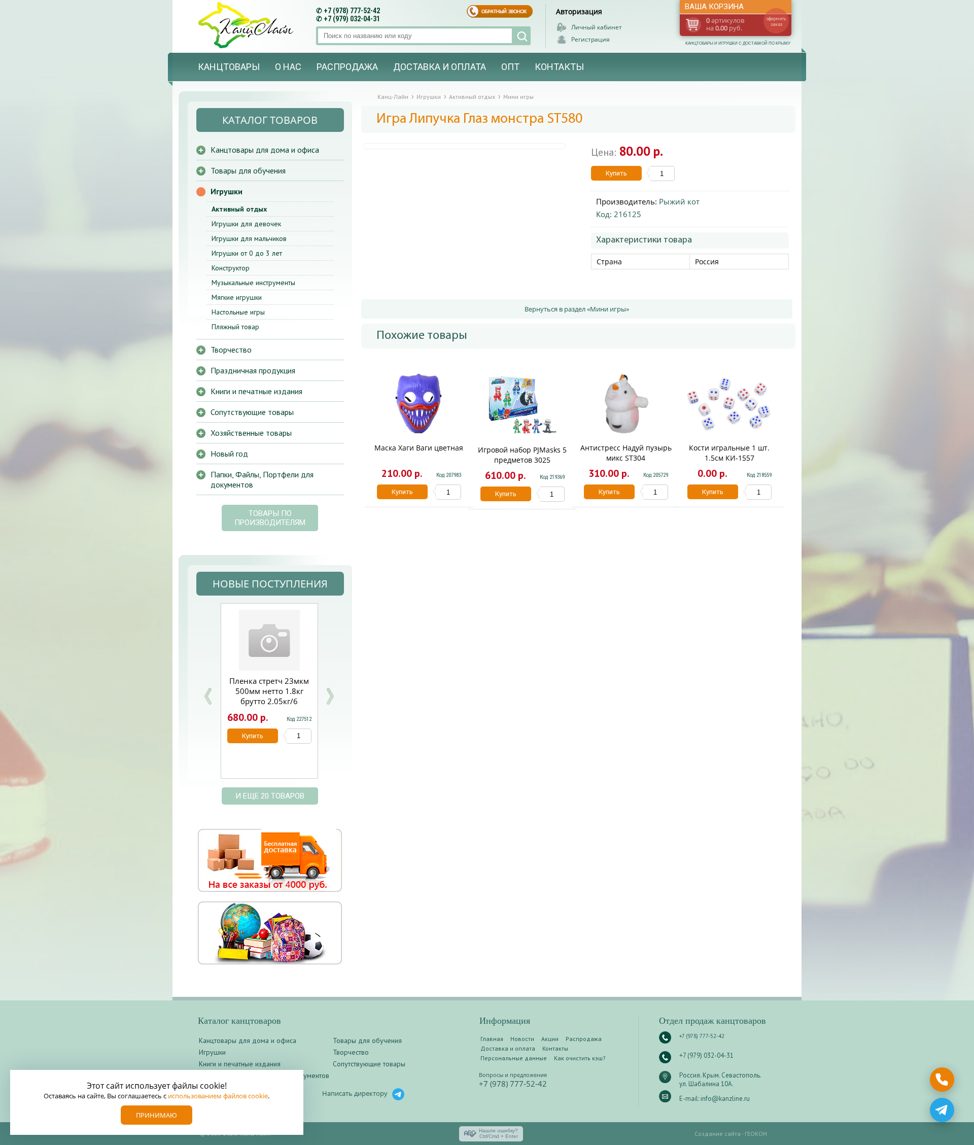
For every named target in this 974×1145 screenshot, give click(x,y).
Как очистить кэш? (580, 1058)
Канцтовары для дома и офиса (265, 150)
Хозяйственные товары (251, 433)
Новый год (229, 453)
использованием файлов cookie (218, 1095)
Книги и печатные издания (256, 391)
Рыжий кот (679, 201)
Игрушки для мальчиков (249, 238)
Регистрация (590, 39)
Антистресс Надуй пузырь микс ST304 (626, 453)
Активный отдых (239, 209)
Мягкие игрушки (237, 297)
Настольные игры (238, 312)
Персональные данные (513, 1058)
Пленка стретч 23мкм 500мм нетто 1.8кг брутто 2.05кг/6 (269, 691)
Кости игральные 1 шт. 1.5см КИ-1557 (729, 453)
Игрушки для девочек (246, 223)
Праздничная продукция (253, 370)
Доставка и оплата (439, 66)
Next (329, 696)
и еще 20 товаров (269, 796)
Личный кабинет (596, 27)
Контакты (559, 66)
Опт (510, 66)
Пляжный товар (235, 326)
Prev (208, 696)
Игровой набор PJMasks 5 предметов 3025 (522, 455)
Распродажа (347, 66)
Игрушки (226, 191)
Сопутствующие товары (252, 412)
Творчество (231, 349)
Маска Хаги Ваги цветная (418, 448)
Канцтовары (229, 66)
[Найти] (521, 35)
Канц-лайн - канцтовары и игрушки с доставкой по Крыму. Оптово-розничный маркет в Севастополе (247, 25)
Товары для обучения (248, 170)
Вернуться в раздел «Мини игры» (577, 309)
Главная (491, 1039)
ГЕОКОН (756, 1133)
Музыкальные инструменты (253, 282)
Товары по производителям (269, 518)
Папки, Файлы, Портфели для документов (262, 479)
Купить (616, 173)
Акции (550, 1039)
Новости (522, 1039)
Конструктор (231, 267)
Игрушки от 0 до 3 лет (247, 253)
